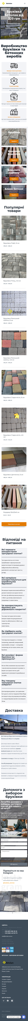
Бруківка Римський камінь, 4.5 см (11, 359)
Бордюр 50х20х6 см (11, 512)
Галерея (4, 986)
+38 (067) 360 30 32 (11, 931)
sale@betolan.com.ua (7, 936)
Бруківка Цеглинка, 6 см (13, 475)
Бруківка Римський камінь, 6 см (11, 319)
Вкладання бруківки (7, 981)
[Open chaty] (24, 1017)
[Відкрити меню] (24, 3)
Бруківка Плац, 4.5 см (12, 281)
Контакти (4, 991)
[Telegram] (3, 1000)
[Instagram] (12, 1000)
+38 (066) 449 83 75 (11, 933)
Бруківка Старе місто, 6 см (13, 397)
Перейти (14, 141)
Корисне (4, 988)
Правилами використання (14, 861)
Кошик (3, 993)
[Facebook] (7, 1000)
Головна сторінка (6, 979)
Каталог (4, 984)
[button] (1, 901)
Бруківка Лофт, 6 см (11, 243)
